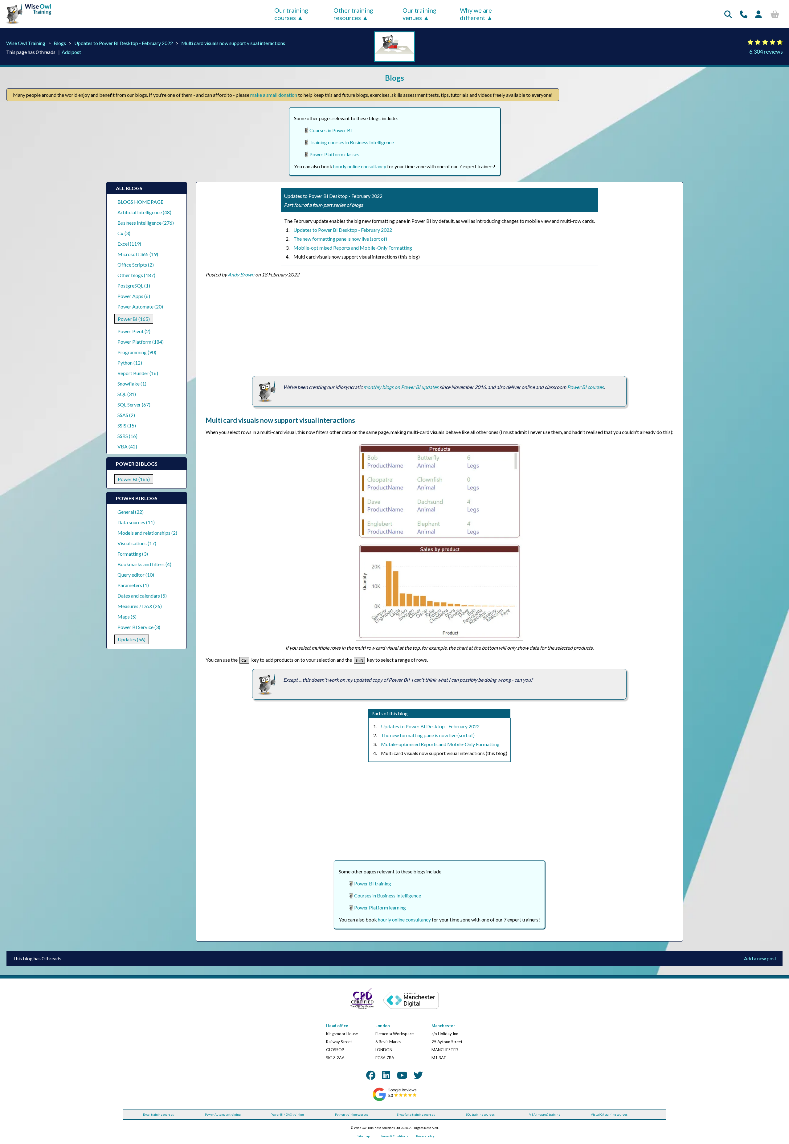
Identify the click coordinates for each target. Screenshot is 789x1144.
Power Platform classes (334, 154)
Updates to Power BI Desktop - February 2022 (123, 43)
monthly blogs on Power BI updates (401, 387)
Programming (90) (136, 352)
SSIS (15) (126, 425)
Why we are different (476, 13)
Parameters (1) (133, 585)
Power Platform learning (380, 907)
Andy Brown (241, 274)
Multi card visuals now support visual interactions (233, 43)
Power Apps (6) (133, 296)
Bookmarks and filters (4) (144, 564)
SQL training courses (480, 1114)
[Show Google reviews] (394, 1100)
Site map (364, 1136)
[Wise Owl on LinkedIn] (386, 1075)
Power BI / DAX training (287, 1114)
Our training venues (419, 13)
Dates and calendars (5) (142, 596)
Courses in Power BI (330, 130)
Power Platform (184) (140, 342)
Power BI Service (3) (138, 627)
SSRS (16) (127, 436)
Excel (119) (129, 244)
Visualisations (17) (136, 543)
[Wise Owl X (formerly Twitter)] (418, 1075)
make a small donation (273, 95)
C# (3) (123, 233)
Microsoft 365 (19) (137, 254)
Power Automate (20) (140, 306)
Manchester (443, 1025)
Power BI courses (585, 387)
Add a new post (760, 958)
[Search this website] (728, 14)
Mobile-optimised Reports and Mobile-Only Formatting (352, 248)
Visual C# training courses (609, 1114)
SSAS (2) (126, 415)
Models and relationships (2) (147, 533)
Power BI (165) (134, 319)
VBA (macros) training (544, 1114)
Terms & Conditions (394, 1136)
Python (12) (129, 363)
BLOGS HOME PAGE (140, 202)
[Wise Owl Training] (26, 24)
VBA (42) (127, 446)
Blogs (60, 43)
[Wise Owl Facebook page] (370, 1075)
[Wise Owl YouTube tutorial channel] (402, 1075)
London (382, 1025)
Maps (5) (127, 616)
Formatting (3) (132, 554)
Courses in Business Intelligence (387, 895)
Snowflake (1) (131, 383)
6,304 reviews (766, 51)
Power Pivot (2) (133, 331)
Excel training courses (158, 1114)
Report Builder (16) (137, 373)
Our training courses (291, 13)
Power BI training (372, 883)
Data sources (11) (136, 522)
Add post (71, 52)
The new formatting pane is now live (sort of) (340, 239)
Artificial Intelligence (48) (144, 212)
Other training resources (353, 13)
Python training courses (351, 1114)
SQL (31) (126, 394)
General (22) (130, 512)
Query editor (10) (135, 575)
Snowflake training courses (416, 1114)
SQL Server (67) (133, 404)
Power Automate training (223, 1114)
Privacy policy (425, 1136)
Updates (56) (131, 639)
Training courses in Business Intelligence (351, 142)
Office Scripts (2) (135, 265)
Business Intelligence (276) (145, 223)
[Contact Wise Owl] (743, 14)
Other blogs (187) (136, 275)
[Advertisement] (390, 327)
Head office (337, 1025)
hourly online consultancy (359, 166)
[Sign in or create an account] (758, 14)
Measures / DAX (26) (139, 606)
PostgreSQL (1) (133, 285)
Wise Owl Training (25, 43)
